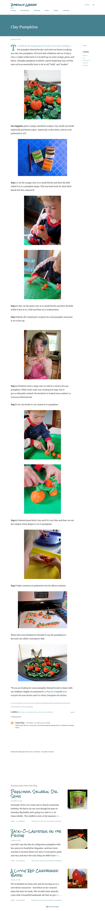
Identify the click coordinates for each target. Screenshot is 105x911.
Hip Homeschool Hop (62, 703)
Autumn (85, 55)
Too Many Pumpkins (47, 695)
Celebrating (37, 10)
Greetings (13, 10)
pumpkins (85, 65)
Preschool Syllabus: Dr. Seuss (34, 794)
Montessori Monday (54, 703)
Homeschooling (24, 10)
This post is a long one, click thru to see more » (46, 821)
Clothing (56, 10)
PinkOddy (20, 723)
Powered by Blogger (53, 906)
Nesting (47, 10)
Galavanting (66, 10)
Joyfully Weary (23, 4)
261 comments (20, 860)
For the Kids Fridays (17, 706)
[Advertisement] (42, 765)
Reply (17, 727)
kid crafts (85, 63)
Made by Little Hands (46, 703)
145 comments (20, 821)
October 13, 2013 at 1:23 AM (38, 723)
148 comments (20, 900)
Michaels (38, 53)
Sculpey (67, 53)
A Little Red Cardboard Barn (34, 873)
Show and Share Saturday (28, 706)
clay (84, 58)
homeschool (86, 60)
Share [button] (85, 45)
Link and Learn (38, 703)
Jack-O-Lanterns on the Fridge (36, 833)
